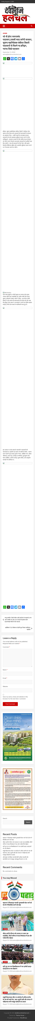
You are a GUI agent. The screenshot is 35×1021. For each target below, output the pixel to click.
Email (5, 678)
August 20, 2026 (7, 907)
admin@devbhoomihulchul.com (12, 54)
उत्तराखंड (5, 33)
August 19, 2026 (7, 971)
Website (5, 686)
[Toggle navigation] (3, 26)
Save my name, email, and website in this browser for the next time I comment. (15, 698)
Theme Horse (20, 1015)
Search (5, 818)
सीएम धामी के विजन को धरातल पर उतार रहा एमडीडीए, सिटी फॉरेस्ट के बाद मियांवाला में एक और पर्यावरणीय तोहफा (17, 935)
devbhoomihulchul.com (22, 1013)
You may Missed (10, 878)
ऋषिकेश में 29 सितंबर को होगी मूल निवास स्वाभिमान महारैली (17, 628)
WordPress (23, 1018)
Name (5, 670)
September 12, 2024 (9, 52)
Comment (6, 647)
